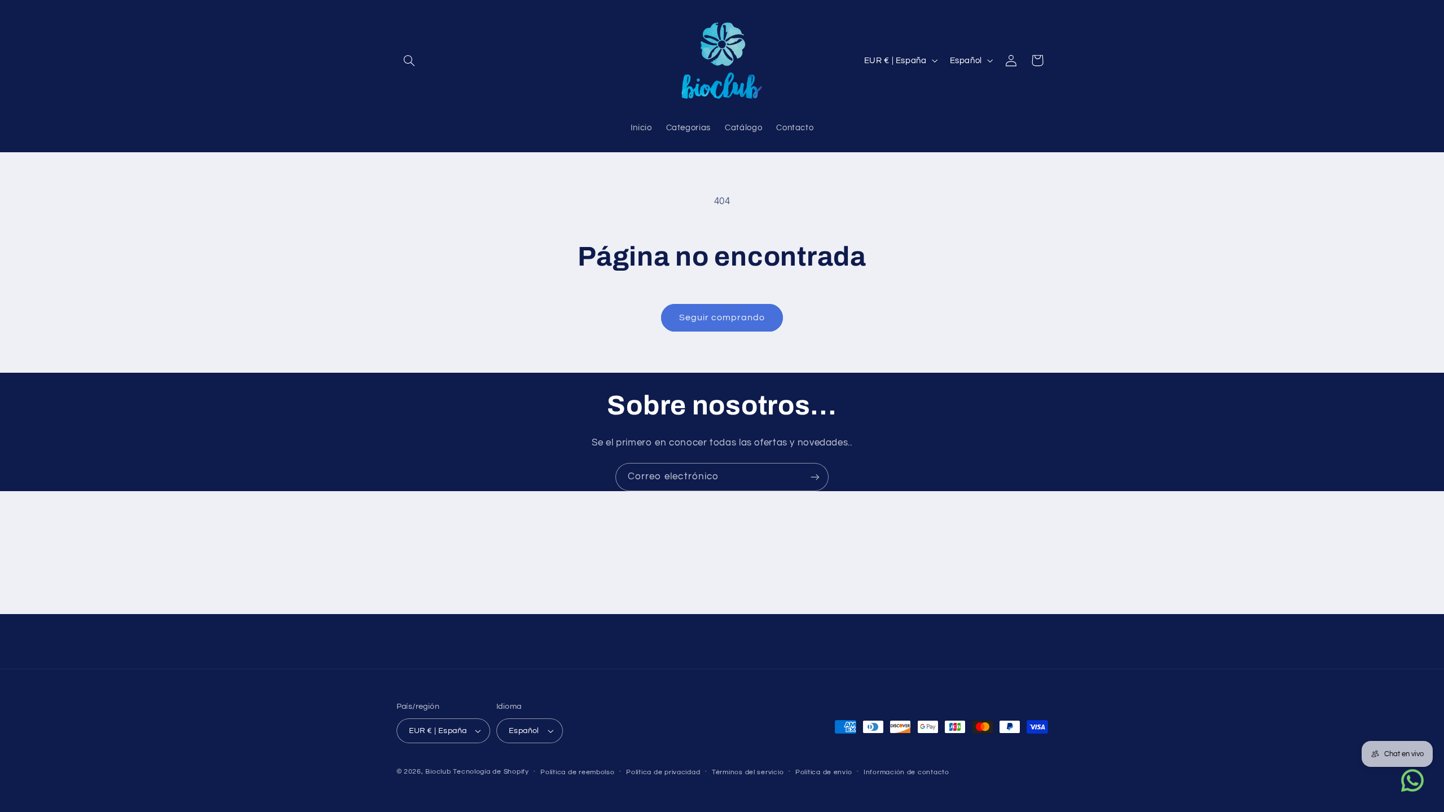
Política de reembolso (577, 772)
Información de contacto (906, 772)
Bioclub (438, 772)
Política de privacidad (663, 772)
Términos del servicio (747, 772)
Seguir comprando (722, 317)
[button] (409, 60)
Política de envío (823, 772)
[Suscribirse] (815, 477)
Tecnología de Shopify (491, 772)
